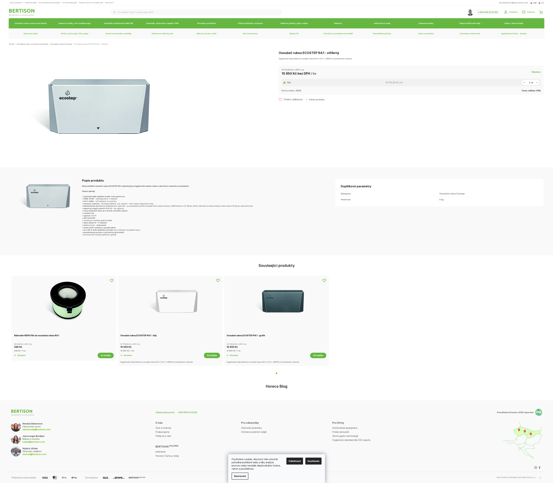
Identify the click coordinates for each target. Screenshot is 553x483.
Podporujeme (31, 3)
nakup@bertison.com (33, 442)
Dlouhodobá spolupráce (49, 3)
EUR (542, 3)
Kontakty (109, 3)
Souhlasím (313, 461)
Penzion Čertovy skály (167, 455)
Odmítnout (295, 461)
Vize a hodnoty (16, 3)
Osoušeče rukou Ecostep (452, 193)
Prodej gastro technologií (91, 3)
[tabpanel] (64, 318)
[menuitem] (31, 23)
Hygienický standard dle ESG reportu (351, 440)
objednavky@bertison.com (36, 429)
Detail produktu (317, 99)
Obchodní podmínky (251, 427)
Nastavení (240, 476)
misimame (160, 451)
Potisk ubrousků (69, 3)
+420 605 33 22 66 (187, 412)
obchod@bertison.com (34, 454)
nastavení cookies (506, 477)
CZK (535, 3)
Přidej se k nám (163, 436)
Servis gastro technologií (345, 436)
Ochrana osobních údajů (254, 431)
